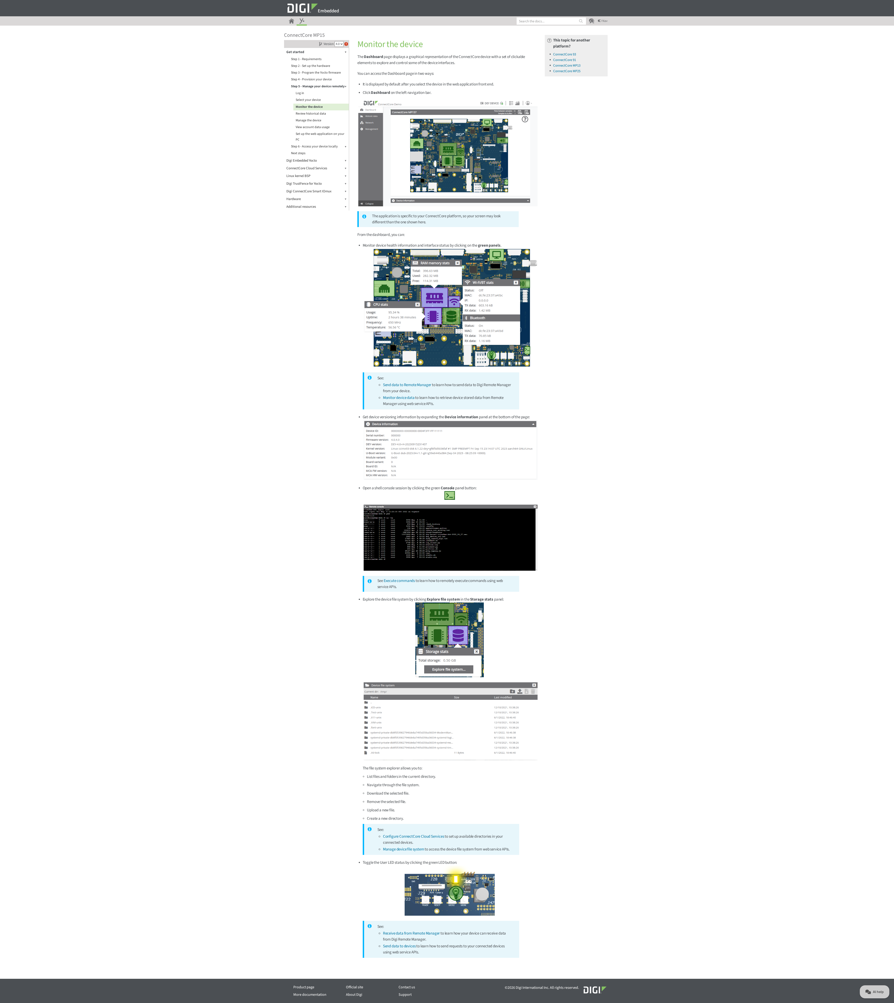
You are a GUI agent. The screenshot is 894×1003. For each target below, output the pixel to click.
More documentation (309, 994)
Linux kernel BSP (298, 175)
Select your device (308, 100)
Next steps (298, 153)
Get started (295, 52)
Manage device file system (403, 849)
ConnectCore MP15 (304, 35)
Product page (303, 987)
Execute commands (399, 581)
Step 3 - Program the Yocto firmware (316, 72)
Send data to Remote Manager (407, 385)
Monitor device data (399, 398)
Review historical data (311, 113)
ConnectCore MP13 (566, 65)
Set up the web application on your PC (320, 137)
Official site (354, 987)
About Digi (354, 994)
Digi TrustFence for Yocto (304, 183)
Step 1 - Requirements (306, 59)
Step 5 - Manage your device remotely (318, 86)
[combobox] (551, 21)
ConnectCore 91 (564, 60)
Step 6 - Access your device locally (314, 146)
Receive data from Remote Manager (411, 933)
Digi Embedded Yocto (301, 160)
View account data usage (313, 127)
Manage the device (308, 120)
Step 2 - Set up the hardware (310, 66)
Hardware (293, 199)
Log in (300, 93)
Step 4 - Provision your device (311, 79)
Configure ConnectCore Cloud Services (413, 836)
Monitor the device (309, 107)
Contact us (407, 987)
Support (405, 994)
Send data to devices (399, 946)
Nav (605, 21)
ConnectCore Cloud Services (306, 168)
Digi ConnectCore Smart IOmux (309, 191)
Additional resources (301, 206)
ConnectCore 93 (564, 54)
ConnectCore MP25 (566, 71)
